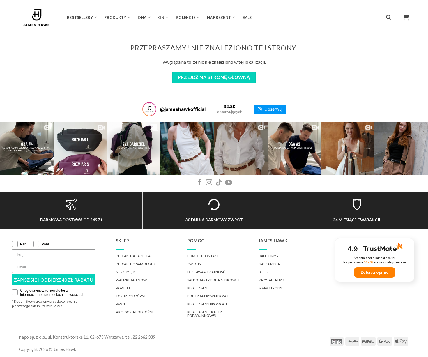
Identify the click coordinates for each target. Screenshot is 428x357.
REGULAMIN (197, 288)
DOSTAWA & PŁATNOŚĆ (206, 272)
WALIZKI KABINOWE (132, 280)
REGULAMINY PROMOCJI (207, 304)
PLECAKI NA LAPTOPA (133, 256)
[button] (388, 17)
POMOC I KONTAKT (203, 256)
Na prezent (219, 17)
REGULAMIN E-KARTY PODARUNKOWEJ (204, 314)
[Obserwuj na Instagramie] (209, 183)
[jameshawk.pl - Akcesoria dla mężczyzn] (38, 17)
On (161, 17)
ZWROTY (194, 264)
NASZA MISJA (269, 264)
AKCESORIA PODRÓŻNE (135, 312)
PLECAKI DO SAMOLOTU (135, 264)
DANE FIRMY (269, 256)
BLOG (263, 272)
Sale (247, 17)
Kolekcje (185, 17)
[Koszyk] (406, 17)
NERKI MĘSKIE (127, 272)
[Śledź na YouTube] (228, 183)
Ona (142, 17)
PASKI (120, 304)
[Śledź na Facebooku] (199, 183)
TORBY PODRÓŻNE (131, 296)
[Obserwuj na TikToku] (219, 183)
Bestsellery (80, 17)
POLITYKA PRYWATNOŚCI (207, 296)
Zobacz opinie (374, 272)
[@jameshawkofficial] (149, 109)
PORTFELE (124, 288)
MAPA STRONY (270, 288)
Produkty (115, 17)
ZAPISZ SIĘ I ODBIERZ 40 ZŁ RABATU (53, 279)
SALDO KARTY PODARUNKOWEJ (213, 280)
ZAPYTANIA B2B (271, 280)
